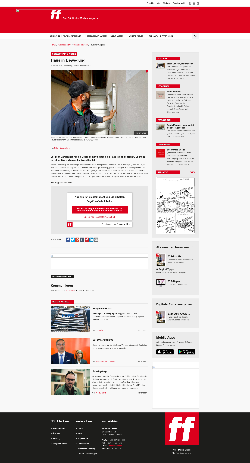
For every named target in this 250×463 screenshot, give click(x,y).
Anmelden (150, 3)
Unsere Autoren (59, 428)
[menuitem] (55, 36)
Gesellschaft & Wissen (97, 36)
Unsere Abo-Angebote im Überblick (99, 217)
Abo (158, 3)
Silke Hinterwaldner (62, 148)
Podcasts (153, 36)
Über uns (56, 434)
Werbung (166, 3)
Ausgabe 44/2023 (80, 45)
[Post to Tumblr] (82, 240)
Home (53, 45)
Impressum (83, 439)
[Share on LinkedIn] (91, 240)
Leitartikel (55, 36)
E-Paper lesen (166, 36)
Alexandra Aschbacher (105, 361)
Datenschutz (83, 444)
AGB (80, 434)
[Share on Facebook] (68, 240)
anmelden (70, 291)
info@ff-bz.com (115, 446)
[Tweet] (73, 240)
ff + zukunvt (101, 393)
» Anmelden (124, 225)
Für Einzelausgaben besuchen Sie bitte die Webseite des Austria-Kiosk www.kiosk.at (99, 210)
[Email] (96, 240)
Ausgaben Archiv (179, 3)
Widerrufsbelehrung (86, 449)
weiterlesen (143, 330)
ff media (99, 330)
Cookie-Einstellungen (87, 454)
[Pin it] (87, 240)
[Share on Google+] (77, 240)
